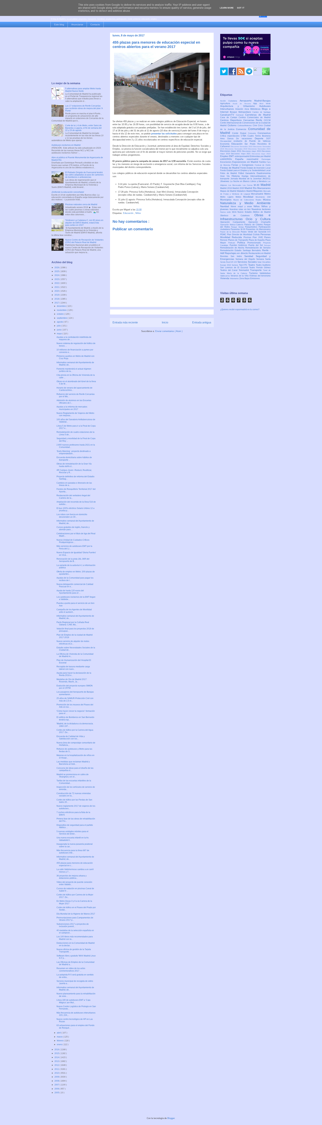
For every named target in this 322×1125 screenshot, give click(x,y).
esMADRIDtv (227, 159)
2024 (57, 275)
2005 (57, 1092)
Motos (239, 197)
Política (242, 242)
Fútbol (242, 173)
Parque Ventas (238, 227)
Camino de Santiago (261, 112)
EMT (232, 156)
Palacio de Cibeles (254, 224)
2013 (57, 1061)
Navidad (225, 206)
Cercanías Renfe (253, 120)
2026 (57, 267)
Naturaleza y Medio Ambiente (245, 203)
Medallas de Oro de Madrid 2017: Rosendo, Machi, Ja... (72, 680)
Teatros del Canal (229, 270)
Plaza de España (257, 240)
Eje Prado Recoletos (257, 144)
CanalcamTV (228, 114)
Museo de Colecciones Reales (248, 200)
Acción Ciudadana (230, 101)
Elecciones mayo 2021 (241, 154)
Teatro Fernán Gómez (260, 267)
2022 (57, 283)
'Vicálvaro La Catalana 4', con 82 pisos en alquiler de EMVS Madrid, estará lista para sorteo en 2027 (84, 222)
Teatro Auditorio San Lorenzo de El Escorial (245, 266)
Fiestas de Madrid (230, 167)
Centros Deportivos (231, 120)
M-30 (257, 185)
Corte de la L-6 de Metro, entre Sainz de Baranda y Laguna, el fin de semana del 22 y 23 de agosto (83, 128)
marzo (60, 1037)
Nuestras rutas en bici (241, 209)
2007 (57, 1085)
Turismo (254, 273)
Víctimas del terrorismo (260, 276)
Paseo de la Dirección (230, 232)
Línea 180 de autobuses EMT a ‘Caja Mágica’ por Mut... (73, 1001)
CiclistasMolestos (245, 125)
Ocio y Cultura (258, 219)
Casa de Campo (229, 117)
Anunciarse (77, 24)
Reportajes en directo (237, 253)
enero (60, 1044)
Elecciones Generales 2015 (242, 146)
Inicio (165, 322)
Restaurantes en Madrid (260, 253)
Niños (138, 213)
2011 (57, 1069)
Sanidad (250, 256)
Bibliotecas (256, 109)
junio (59, 330)
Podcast (232, 243)
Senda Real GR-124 (228, 262)
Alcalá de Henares (243, 103)
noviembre (62, 310)
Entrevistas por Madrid (260, 156)
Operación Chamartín (259, 222)
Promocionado (255, 243)
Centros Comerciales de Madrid (255, 117)
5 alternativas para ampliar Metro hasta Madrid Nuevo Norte (83, 89)
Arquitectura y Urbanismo (239, 106)
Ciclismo (233, 125)
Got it (241, 8)
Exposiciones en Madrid (245, 162)
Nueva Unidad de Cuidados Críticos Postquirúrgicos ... (73, 541)
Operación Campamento (234, 222)
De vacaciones (245, 138)
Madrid (266, 185)
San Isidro (237, 256)
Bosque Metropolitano (241, 112)
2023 (57, 279)
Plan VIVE (258, 237)
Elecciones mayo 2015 (252, 151)
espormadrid (254, 159)
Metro (267, 193)
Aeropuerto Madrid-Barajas (255, 100)
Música (267, 199)
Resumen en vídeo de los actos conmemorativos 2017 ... (71, 969)
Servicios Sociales (247, 261)
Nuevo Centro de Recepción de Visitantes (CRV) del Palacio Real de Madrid (84, 241)
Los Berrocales (235, 185)
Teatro (252, 265)
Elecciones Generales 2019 (236, 149)
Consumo (253, 133)
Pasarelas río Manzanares (258, 229)
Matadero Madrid (245, 191)
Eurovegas (266, 159)
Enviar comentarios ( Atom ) (168, 331)
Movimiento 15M (263, 197)
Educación (128, 213)
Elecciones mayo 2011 (231, 151)
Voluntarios (234, 278)
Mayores (258, 191)
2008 (57, 1081)
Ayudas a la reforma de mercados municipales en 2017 (72, 408)
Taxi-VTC (243, 265)
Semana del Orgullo (245, 259)
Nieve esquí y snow (242, 206)
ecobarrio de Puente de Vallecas (252, 141)
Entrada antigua (201, 322)
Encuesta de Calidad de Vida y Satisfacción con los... (71, 737)
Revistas (225, 256)
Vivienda (225, 278)
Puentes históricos (239, 245)
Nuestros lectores (261, 209)
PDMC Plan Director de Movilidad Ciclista (240, 234)
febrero (60, 1040)
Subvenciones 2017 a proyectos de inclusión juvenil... (73, 925)
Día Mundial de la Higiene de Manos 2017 (76, 914)
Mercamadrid (257, 194)
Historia (237, 176)
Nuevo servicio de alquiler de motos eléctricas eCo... (73, 642)
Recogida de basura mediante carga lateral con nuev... (73, 667)
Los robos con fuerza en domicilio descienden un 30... (72, 515)
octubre (60, 314)
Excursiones (226, 162)
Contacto (95, 24)
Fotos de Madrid (229, 173)
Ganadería (251, 173)
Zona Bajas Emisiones (249, 278)
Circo (261, 125)
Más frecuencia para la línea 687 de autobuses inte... (73, 851)
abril (59, 1033)
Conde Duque (240, 133)
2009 (57, 1077)
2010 (57, 1073)
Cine (255, 125)
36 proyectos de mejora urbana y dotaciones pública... (72, 877)
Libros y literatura (258, 181)
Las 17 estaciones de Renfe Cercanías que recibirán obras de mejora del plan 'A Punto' (84, 108)
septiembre (62, 318)
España (241, 159)
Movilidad (249, 196)
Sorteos (235, 265)
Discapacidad (227, 141)
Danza (231, 138)
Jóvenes (225, 181)
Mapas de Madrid (228, 191)
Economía (225, 144)
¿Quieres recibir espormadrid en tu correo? (239, 309)
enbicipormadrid (242, 156)
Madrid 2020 (238, 188)
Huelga (246, 176)
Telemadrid (244, 270)
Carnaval (240, 115)
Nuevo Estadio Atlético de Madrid (254, 212)
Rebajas (267, 245)
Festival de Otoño (263, 165)
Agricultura (226, 103)
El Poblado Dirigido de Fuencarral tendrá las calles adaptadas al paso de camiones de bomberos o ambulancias (84, 174)
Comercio (242, 129)
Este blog (59, 24)
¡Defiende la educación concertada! (67, 192)
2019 (57, 295)
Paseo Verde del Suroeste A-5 (256, 232)
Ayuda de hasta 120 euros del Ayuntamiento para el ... (70, 591)
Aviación (240, 109)
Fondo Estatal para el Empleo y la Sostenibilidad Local (245, 170)
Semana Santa (263, 259)
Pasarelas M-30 (238, 229)
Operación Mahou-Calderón (232, 225)
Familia (263, 162)
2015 (57, 1053)
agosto (60, 322)
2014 (57, 1057)
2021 (57, 287)
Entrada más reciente (125, 322)
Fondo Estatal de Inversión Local (255, 168)
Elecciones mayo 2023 (261, 154)
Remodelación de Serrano (258, 248)
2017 (57, 303)
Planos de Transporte (238, 240)
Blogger (171, 1118)
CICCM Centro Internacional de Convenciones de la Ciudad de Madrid (245, 123)
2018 (57, 299)
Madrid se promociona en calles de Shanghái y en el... (73, 775)
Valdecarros (225, 276)
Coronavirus (264, 133)
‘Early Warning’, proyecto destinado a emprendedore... (74, 452)
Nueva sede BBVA (228, 212)
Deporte (260, 138)
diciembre (61, 306)
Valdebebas (265, 273)
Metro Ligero (228, 197)
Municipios (226, 199)
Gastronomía (264, 173)
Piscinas (248, 237)
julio (59, 326)
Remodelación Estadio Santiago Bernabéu (241, 250)
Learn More (227, 8)
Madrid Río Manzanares (258, 188)
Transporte (256, 270)
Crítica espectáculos (230, 136)
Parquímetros (252, 227)
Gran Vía (226, 176)
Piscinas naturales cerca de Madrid (81, 204)
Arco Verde (265, 103)
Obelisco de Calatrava (237, 215)
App (256, 103)
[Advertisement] (77, 55)
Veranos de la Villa (240, 276)
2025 (57, 271)
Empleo (224, 156)
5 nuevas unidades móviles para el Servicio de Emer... (72, 832)
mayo (59, 333)
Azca (247, 109)
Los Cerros (248, 185)
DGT (268, 138)
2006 (57, 1089)
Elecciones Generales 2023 (259, 149)
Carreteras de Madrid (258, 114)
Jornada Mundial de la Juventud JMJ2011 (250, 178)
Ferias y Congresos (243, 165)
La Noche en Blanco (240, 181)
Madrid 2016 (226, 188)
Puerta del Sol (256, 245)
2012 (57, 1065)
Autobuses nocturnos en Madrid (65, 145)
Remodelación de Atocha (232, 248)
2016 (57, 1049)
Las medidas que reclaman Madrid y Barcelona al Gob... (73, 763)
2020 (57, 291)
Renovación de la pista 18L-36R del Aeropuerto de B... (73, 560)
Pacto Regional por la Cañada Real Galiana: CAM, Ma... (73, 623)
